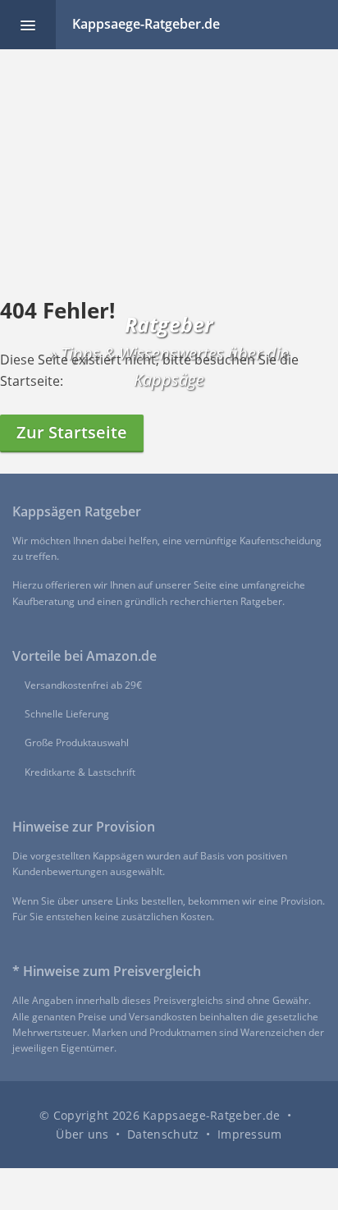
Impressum (249, 1134)
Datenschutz (163, 1134)
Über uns (82, 1134)
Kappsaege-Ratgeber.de (146, 24)
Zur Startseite (71, 432)
